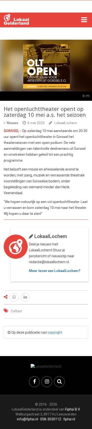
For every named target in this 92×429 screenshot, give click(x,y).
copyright (55, 332)
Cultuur (16, 311)
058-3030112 (50, 419)
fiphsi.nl (69, 419)
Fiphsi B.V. (72, 409)
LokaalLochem (65, 123)
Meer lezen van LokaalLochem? (54, 271)
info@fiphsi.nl (27, 419)
